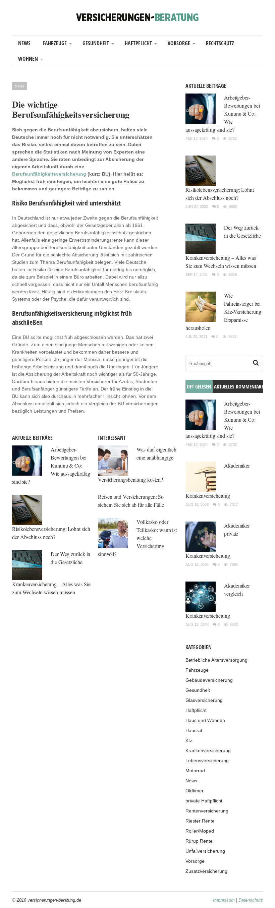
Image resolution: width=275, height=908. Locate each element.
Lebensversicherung (207, 760)
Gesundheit (95, 43)
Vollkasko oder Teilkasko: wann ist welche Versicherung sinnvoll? (137, 537)
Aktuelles (224, 386)
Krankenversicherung (208, 750)
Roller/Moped (199, 831)
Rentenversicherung (206, 810)
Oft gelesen (199, 386)
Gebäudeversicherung (209, 680)
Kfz (188, 740)
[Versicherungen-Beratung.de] (137, 16)
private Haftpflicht (203, 800)
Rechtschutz (220, 43)
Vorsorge (179, 43)
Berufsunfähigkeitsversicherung (49, 174)
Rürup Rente (199, 841)
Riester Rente (200, 821)
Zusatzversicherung (206, 871)
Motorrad (195, 770)
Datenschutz (250, 900)
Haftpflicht (138, 43)
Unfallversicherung (205, 851)
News (24, 43)
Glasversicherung (204, 700)
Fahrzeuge (55, 43)
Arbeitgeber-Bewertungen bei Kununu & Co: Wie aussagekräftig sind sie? (51, 465)
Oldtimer (194, 790)
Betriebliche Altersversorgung (216, 660)
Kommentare (249, 386)
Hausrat (193, 730)
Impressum (224, 900)
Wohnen (28, 58)
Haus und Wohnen (205, 720)
